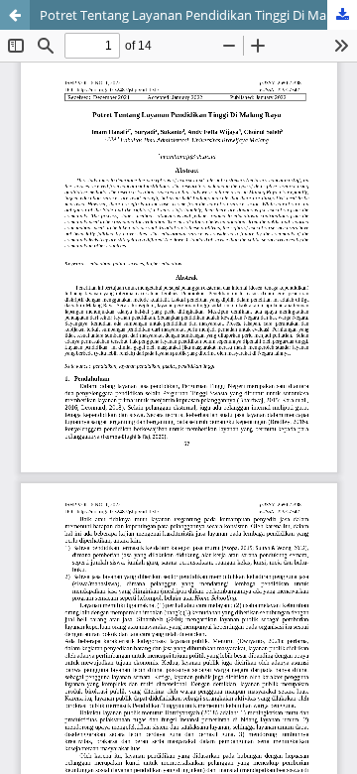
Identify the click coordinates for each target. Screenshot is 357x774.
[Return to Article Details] (15, 15)
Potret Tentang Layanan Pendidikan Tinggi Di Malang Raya (198, 15)
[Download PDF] (342, 15)
